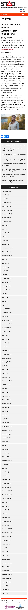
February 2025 (6, 540)
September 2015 (6, 248)
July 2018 (4, 346)
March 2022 (5, 441)
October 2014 (5, 206)
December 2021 (6, 430)
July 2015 (4, 240)
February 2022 (6, 438)
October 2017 (5, 316)
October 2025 (5, 567)
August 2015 (5, 244)
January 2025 (5, 536)
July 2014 (4, 198)
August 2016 (5, 274)
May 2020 (4, 392)
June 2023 (4, 476)
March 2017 (5, 290)
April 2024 (4, 506)
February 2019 (6, 362)
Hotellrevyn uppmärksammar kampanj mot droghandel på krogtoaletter (14, 170)
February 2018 (6, 331)
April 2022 (4, 445)
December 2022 (6, 460)
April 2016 (4, 263)
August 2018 (5, 350)
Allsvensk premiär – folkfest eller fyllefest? (13, 160)
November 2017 (6, 320)
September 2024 (6, 521)
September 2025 (6, 563)
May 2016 (4, 267)
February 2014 (6, 191)
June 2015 (4, 236)
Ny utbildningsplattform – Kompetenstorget (14, 145)
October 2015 (5, 252)
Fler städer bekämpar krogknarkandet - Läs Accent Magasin (14, 164)
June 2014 (4, 195)
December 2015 (6, 255)
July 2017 (4, 305)
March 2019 (5, 365)
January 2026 (5, 578)
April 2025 (4, 548)
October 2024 (5, 525)
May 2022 (4, 449)
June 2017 (4, 301)
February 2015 (6, 221)
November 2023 (6, 491)
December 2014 (6, 214)
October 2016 (5, 282)
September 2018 (6, 354)
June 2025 (4, 555)
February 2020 (6, 384)
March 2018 (5, 335)
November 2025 (6, 570)
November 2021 (6, 426)
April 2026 (4, 589)
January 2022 (5, 434)
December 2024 (6, 532)
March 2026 (5, 586)
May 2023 (4, 472)
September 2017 (6, 312)
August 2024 (5, 517)
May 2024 (4, 510)
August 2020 (5, 396)
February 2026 (6, 582)
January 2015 (5, 217)
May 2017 (4, 297)
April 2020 (4, 388)
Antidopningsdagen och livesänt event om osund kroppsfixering (13, 175)
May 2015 (4, 233)
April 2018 (4, 339)
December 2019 (6, 381)
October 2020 (5, 400)
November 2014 (6, 210)
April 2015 (4, 229)
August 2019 (5, 377)
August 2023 (5, 479)
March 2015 (5, 225)
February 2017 (6, 286)
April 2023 (4, 468)
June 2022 (4, 453)
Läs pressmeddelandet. (7, 49)
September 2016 (6, 278)
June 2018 (4, 343)
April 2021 (4, 407)
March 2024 (5, 502)
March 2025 (5, 544)
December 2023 (6, 495)
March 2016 (5, 259)
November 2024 (6, 529)
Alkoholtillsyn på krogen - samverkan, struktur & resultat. (12, 149)
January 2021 (5, 403)
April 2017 (4, 293)
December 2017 (6, 324)
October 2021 (5, 422)
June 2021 (4, 415)
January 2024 (5, 498)
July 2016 (4, 271)
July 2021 (4, 419)
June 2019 (4, 373)
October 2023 (5, 487)
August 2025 (5, 559)
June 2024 (4, 513)
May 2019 (4, 369)
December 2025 (6, 574)
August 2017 (5, 309)
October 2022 (5, 457)
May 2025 (4, 551)
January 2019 (5, 358)
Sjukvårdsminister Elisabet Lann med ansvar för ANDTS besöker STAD (14, 155)
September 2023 (6, 483)
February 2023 (6, 464)
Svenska (24, 9)
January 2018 (5, 328)
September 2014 (6, 202)
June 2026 (4, 593)
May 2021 (4, 411)
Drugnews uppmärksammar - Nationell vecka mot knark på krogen (12, 181)
